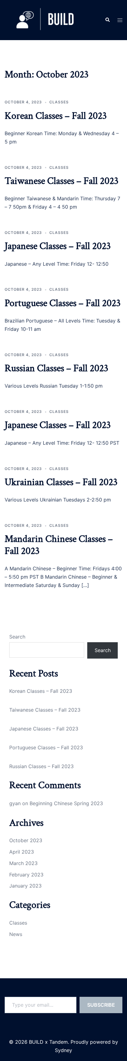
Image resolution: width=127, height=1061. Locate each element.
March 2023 (23, 863)
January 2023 (25, 886)
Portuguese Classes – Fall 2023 (63, 303)
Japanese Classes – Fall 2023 (58, 246)
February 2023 (26, 875)
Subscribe (101, 1005)
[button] (107, 20)
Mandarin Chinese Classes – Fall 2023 (59, 545)
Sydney (63, 1050)
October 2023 (25, 840)
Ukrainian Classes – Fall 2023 (61, 482)
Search (17, 637)
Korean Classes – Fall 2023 (56, 116)
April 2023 (21, 852)
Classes (59, 102)
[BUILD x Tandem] (45, 19)
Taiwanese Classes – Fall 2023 (61, 181)
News (15, 934)
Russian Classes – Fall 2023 (56, 368)
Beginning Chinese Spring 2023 (66, 803)
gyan (15, 803)
